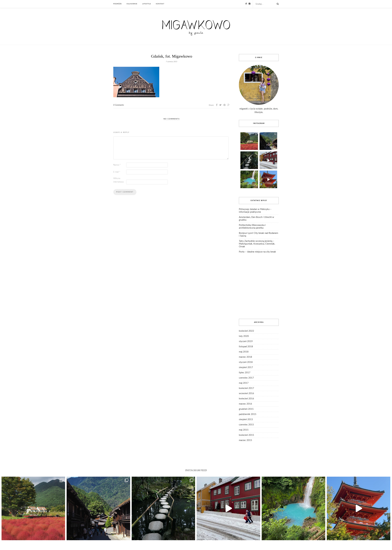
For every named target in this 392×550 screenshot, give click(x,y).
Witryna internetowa (118, 180)
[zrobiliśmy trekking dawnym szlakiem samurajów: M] (268, 141)
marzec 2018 (245, 357)
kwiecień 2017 (246, 388)
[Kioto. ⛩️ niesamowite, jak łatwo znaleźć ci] (268, 179)
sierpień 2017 (246, 367)
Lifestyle (146, 4)
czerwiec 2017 (246, 378)
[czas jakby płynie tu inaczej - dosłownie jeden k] (249, 160)
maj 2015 (244, 430)
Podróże (117, 4)
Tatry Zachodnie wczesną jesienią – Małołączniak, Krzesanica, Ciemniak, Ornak (257, 244)
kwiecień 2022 (246, 331)
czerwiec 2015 (246, 425)
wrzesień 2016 (246, 393)
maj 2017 (244, 383)
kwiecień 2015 (246, 435)
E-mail (116, 172)
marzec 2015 (245, 440)
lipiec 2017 (244, 372)
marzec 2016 (245, 404)
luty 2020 (244, 336)
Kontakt (160, 4)
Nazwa (117, 165)
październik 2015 (247, 414)
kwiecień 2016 (246, 398)
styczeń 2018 (246, 362)
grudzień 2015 (246, 409)
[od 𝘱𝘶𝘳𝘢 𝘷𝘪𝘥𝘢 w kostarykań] (249, 179)
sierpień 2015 (246, 419)
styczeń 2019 (246, 341)
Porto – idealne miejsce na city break (257, 252)
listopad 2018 (246, 346)
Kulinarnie (132, 4)
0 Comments (118, 105)
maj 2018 (244, 352)
